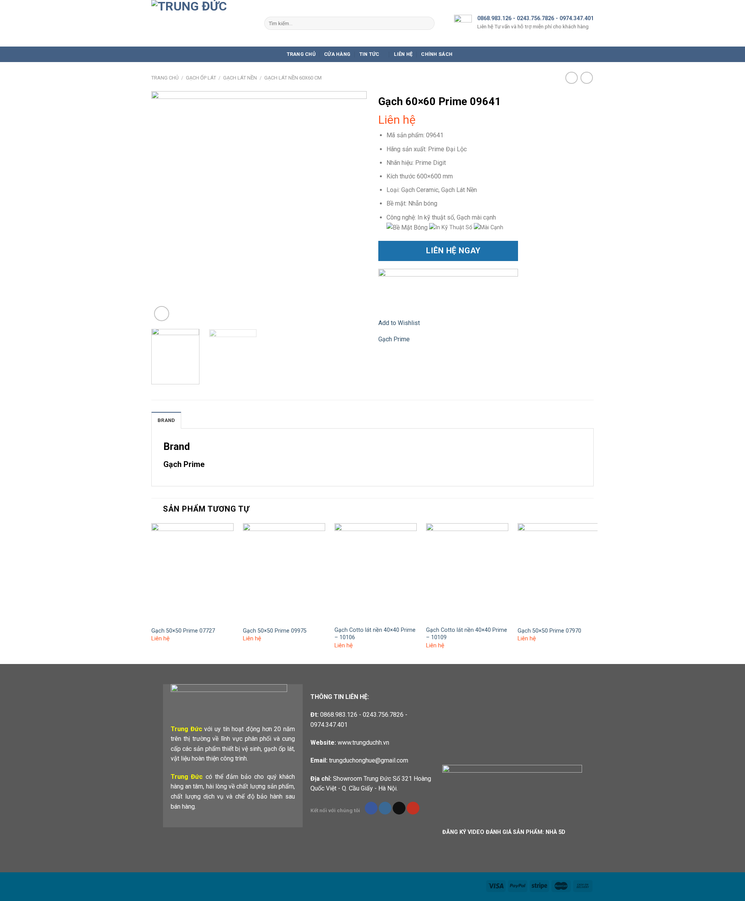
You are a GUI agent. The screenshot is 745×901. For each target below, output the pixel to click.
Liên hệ (403, 54)
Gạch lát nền (240, 78)
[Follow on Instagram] (385, 808)
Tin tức (369, 54)
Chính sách (436, 54)
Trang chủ (301, 54)
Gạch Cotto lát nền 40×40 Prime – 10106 (375, 634)
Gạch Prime (394, 339)
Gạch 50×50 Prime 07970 (549, 631)
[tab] (166, 420)
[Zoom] (161, 313)
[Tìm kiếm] (427, 23)
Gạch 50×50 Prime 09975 (275, 631)
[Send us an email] (399, 808)
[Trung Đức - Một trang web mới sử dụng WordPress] (202, 23)
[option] (452, 227)
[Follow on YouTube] (413, 808)
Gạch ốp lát (201, 78)
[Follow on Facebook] (371, 808)
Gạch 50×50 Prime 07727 (183, 631)
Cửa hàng (337, 54)
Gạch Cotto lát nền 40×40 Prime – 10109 (466, 634)
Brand (166, 420)
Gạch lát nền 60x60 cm (293, 78)
